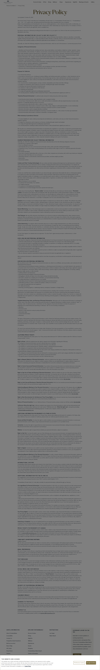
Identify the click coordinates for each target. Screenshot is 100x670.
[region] (50, 662)
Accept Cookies (91, 662)
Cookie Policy (27, 666)
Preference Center (79, 662)
